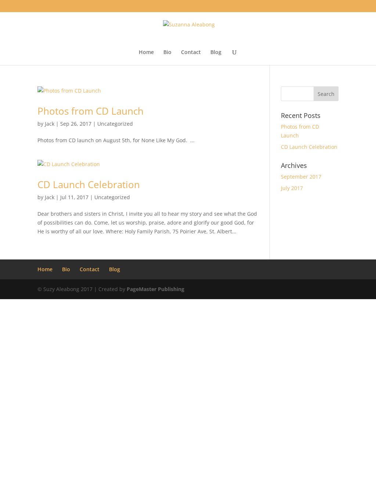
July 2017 (292, 187)
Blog (215, 52)
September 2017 (301, 176)
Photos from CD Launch (90, 111)
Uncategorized (115, 123)
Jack (49, 123)
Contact (191, 52)
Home (146, 52)
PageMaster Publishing (155, 289)
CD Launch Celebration (88, 184)
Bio (167, 52)
